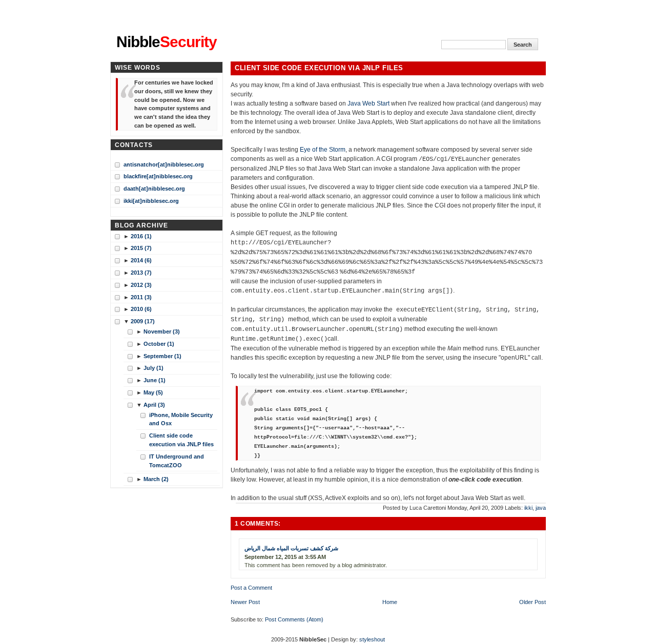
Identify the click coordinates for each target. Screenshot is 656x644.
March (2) (156, 479)
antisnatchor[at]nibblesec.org (164, 164)
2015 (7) (141, 248)
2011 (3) (141, 297)
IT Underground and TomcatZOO (176, 460)
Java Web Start (368, 103)
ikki (528, 508)
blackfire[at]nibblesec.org (158, 176)
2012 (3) (141, 285)
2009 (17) (143, 321)
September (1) (162, 356)
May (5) (153, 392)
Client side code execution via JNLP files (319, 68)
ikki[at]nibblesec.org (151, 201)
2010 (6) (141, 309)
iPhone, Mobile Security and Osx (181, 419)
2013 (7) (141, 272)
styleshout (372, 639)
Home (389, 602)
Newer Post (245, 602)
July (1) (153, 368)
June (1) (155, 380)
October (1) (159, 344)
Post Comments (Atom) (294, 619)
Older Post (532, 602)
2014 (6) (141, 260)
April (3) (154, 405)
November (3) (162, 331)
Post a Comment (251, 588)
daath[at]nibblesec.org (154, 188)
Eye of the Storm (322, 149)
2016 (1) (141, 236)
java (541, 508)
